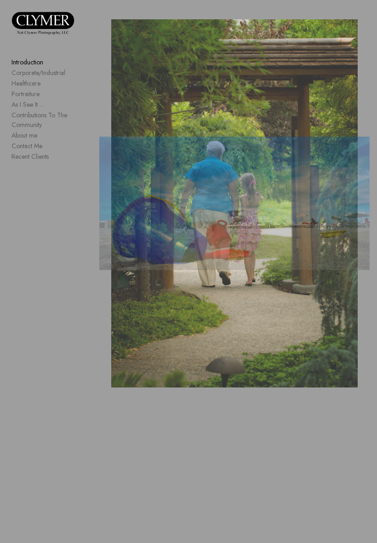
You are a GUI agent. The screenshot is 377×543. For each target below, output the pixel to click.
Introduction (27, 62)
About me (24, 135)
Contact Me (26, 145)
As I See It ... (27, 104)
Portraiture (25, 93)
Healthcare (25, 83)
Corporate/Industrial (38, 72)
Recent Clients (30, 156)
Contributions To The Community (39, 119)
